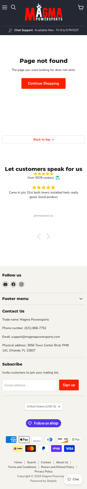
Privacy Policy (44, 472)
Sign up (69, 385)
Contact (46, 462)
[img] (43, 174)
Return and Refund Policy (57, 467)
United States (41, 406)
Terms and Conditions (22, 467)
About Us (62, 462)
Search (31, 462)
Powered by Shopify (43, 481)
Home (18, 462)
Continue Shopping (43, 83)
